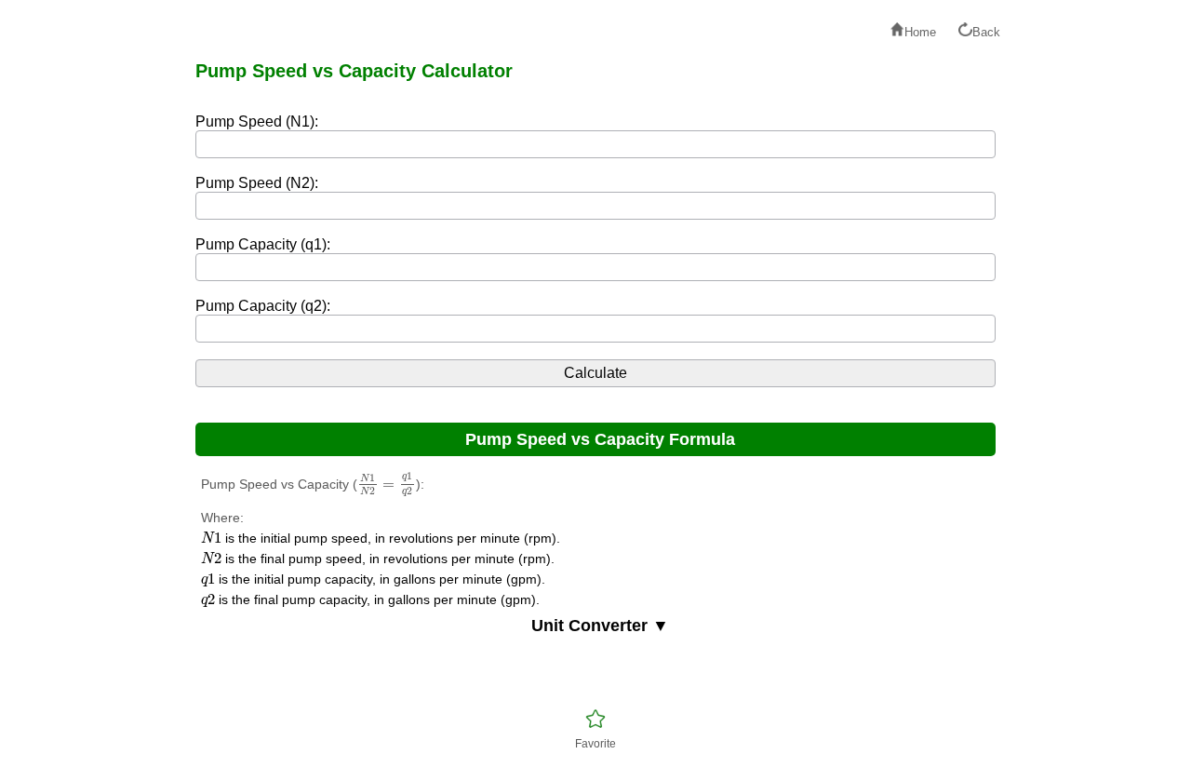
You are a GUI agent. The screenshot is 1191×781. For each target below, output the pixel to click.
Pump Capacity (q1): (262, 244)
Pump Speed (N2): (256, 183)
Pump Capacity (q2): (262, 306)
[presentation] (386, 484)
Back (986, 32)
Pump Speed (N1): (256, 121)
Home (920, 32)
